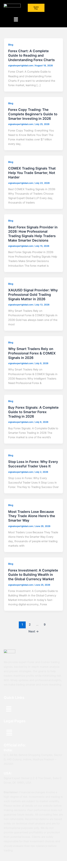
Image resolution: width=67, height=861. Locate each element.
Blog (10, 44)
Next (33, 631)
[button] (16, 20)
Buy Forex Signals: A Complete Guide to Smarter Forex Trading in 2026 (33, 411)
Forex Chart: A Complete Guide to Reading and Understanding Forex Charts (31, 55)
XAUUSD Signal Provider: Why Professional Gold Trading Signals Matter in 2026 (33, 294)
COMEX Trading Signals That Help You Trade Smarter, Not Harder (32, 172)
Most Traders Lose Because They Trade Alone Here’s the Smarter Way (31, 516)
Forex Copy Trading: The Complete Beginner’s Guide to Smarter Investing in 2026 (32, 114)
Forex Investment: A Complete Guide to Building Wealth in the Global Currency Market (33, 574)
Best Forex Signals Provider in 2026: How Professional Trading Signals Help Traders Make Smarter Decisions (33, 233)
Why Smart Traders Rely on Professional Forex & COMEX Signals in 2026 (32, 353)
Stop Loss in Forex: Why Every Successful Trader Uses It (33, 464)
